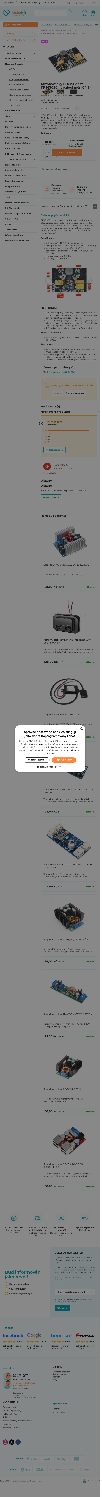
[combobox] (81, 728)
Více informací (50, 753)
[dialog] (50, 748)
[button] (50, 766)
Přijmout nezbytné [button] (37, 760)
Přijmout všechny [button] (64, 760)
